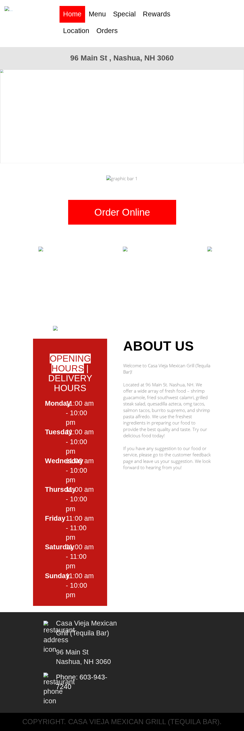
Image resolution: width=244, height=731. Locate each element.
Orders (107, 31)
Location (76, 31)
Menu (97, 14)
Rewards (157, 14)
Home (72, 14)
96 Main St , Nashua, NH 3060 (122, 58)
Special (124, 14)
